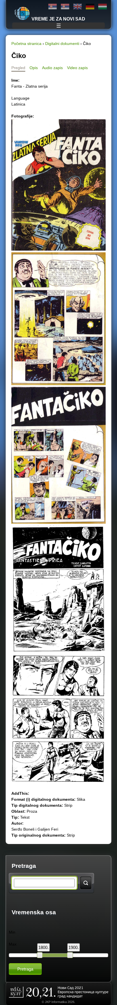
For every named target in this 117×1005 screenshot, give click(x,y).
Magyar (102, 7)
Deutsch (90, 7)
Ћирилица (52, 7)
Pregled (18, 67)
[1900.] (70, 955)
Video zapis (77, 67)
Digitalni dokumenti (62, 43)
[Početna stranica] (22, 13)
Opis (34, 67)
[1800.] (40, 955)
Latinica (65, 7)
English (77, 7)
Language (20, 98)
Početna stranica (26, 43)
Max (12, 944)
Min (12, 932)
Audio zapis (52, 67)
